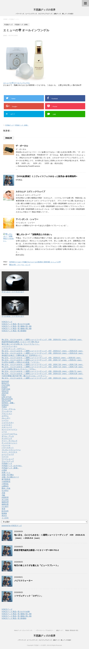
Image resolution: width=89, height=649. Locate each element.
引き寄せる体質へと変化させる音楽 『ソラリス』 (21, 362)
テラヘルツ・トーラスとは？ (13, 292)
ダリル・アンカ (8, 436)
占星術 (4, 470)
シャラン (5, 420)
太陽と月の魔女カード (10, 477)
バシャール (6, 445)
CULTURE (6, 385)
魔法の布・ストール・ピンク (19, 265)
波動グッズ (59, 630)
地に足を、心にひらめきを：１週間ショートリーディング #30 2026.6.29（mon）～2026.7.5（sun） (42, 371)
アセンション (7, 413)
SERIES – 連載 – (8, 403)
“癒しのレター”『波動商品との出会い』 (34, 234)
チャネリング (7, 438)
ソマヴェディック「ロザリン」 (14, 349)
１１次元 (5, 518)
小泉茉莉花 (6, 481)
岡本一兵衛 (6, 488)
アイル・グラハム (9, 409)
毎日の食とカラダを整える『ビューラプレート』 (21, 344)
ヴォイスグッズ (8, 461)
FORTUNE (6, 389)
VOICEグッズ (7, 322)
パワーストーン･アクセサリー (44, 630)
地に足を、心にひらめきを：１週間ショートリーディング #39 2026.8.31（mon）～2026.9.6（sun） (42, 339)
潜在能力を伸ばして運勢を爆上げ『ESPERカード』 (22, 355)
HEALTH (5, 391)
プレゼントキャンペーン (11, 450)
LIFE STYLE (6, 397)
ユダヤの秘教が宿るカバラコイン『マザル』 (19, 369)
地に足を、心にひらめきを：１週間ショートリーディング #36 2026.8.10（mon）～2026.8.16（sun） (42, 353)
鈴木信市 (5, 511)
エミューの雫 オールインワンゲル (16, 83)
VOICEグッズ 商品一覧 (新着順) (14, 331)
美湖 (3, 509)
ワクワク (5, 457)
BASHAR (5, 381)
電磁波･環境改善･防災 (71, 630)
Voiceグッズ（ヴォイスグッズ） (23, 630)
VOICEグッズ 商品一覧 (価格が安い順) (17, 326)
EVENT (5, 387)
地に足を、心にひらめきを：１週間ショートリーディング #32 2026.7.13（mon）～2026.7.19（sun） (42, 367)
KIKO (4, 395)
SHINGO (5, 405)
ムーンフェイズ (8, 454)
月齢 (3, 495)
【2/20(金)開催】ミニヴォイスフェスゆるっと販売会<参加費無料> (46, 176)
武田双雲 (5, 497)
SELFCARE (6, 401)
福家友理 (5, 502)
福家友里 (5, 504)
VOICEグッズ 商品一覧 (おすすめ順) (16, 324)
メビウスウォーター (9, 346)
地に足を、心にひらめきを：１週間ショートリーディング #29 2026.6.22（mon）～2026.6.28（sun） (42, 373)
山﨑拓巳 (5, 486)
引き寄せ (5, 491)
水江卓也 (5, 500)
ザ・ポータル (22, 146)
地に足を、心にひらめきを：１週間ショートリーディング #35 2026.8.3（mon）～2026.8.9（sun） (42, 358)
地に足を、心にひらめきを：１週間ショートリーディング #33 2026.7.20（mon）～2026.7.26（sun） (42, 364)
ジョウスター (7, 425)
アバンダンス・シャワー (27, 219)
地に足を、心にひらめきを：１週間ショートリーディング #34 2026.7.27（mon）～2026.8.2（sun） (42, 360)
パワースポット (8, 447)
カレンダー (6, 418)
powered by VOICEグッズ (12, 526)
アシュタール (7, 411)
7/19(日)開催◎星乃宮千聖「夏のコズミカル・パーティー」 (25, 376)
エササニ (5, 416)
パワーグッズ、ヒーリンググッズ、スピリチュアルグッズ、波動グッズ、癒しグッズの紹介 (44, 640)
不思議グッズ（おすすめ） (12, 466)
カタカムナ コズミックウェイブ (30, 191)
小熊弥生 (5, 484)
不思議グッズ (9, 125)
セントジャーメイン (9, 429)
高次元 (4, 516)
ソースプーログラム (9, 434)
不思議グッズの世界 (44, 9)
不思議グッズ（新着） (22, 125)
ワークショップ (8, 459)
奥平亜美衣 (6, 479)
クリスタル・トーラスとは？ (13, 316)
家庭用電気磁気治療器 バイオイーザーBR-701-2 (20, 342)
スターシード (7, 427)
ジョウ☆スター (8, 423)
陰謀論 (4, 513)
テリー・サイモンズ (9, 441)
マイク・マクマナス (9, 452)
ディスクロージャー (9, 443)
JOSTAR (5, 393)
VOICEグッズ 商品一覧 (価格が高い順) (17, 328)
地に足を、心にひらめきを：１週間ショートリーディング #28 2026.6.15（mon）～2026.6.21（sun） (42, 378)
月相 (3, 493)
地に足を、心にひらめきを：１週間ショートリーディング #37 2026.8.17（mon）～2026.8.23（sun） (42, 351)
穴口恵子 (5, 506)
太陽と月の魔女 (8, 475)
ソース (4, 432)
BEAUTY (5, 383)
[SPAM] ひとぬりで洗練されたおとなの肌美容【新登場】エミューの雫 (35, 262)
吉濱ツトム (6, 472)
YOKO (4, 407)
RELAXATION (7, 399)
